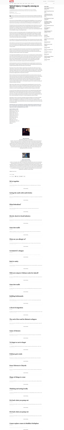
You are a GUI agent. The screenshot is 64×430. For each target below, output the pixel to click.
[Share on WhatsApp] (19, 176)
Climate (23, 3)
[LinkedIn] (52, 1)
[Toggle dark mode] (54, 3)
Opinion (21, 3)
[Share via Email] (24, 176)
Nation (16, 12)
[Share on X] (12, 176)
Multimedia (15, 3)
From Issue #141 (16, 13)
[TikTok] (54, 1)
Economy (29, 3)
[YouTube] (50, 1)
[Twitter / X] (49, 1)
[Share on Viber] (23, 176)
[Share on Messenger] (15, 176)
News (12, 3)
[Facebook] (48, 1)
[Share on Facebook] (14, 176)
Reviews (26, 3)
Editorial (18, 3)
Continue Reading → (26, 188)
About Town (32, 3)
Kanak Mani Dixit (11, 12)
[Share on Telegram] (21, 176)
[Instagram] (51, 1)
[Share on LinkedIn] (17, 176)
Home (10, 3)
